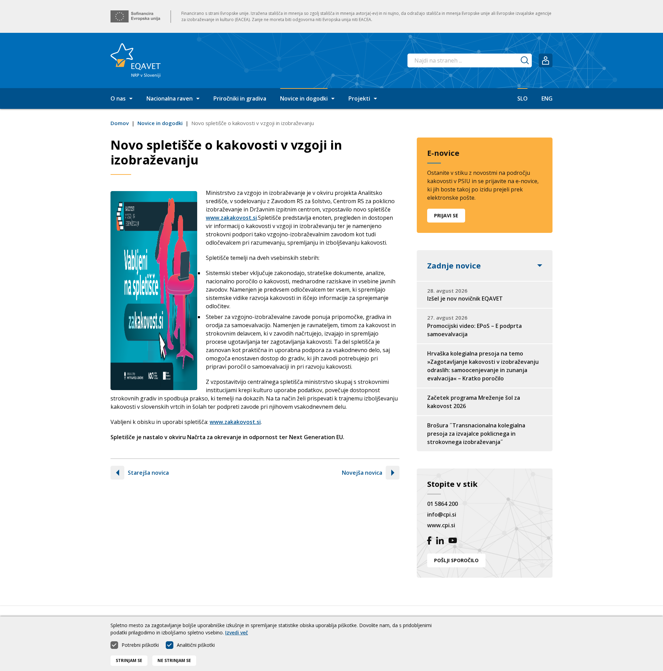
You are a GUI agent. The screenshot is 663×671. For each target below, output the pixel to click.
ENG (546, 98)
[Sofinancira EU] (135, 16)
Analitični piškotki (196, 645)
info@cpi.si (441, 514)
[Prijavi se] (545, 60)
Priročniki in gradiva (239, 98)
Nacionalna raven (169, 98)
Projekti (359, 98)
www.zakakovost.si (231, 217)
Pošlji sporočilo (456, 560)
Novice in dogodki (304, 98)
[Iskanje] (525, 60)
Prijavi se (446, 215)
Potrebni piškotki (140, 645)
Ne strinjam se (174, 660)
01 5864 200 (442, 504)
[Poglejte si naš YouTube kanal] (453, 541)
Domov (119, 123)
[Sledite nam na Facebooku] (429, 541)
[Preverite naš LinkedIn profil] (440, 541)
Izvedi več (236, 632)
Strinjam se (129, 660)
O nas (118, 98)
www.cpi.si (441, 525)
